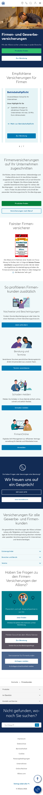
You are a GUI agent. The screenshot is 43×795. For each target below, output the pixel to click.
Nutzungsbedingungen (21, 759)
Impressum (21, 739)
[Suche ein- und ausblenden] (30, 3)
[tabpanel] (21, 551)
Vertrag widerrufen (20, 784)
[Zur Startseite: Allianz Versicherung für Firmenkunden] (3, 3)
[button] (13, 272)
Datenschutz (21, 744)
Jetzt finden (21, 618)
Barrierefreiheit (21, 749)
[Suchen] (37, 725)
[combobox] (18, 725)
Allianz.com (21, 774)
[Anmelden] (35, 3)
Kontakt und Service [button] (10, 701)
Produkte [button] (6, 689)
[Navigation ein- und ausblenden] (40, 3)
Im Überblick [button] (7, 695)
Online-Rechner (21, 769)
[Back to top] (37, 779)
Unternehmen (22, 764)
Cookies (21, 754)
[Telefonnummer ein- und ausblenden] (26, 3)
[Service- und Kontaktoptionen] (38, 790)
